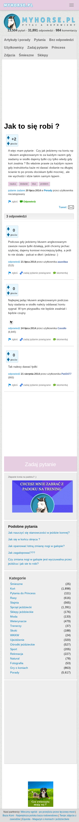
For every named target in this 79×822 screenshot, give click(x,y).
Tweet (62, 207)
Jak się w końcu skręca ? (24, 539)
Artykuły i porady (17, 40)
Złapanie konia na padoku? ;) (22, 477)
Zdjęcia (9, 55)
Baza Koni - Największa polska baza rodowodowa (30, 815)
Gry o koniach (19, 667)
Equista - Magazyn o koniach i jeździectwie (45, 819)
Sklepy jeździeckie (21, 611)
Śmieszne (26, 55)
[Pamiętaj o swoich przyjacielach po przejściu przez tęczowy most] (40, 794)
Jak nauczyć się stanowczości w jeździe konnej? (39, 532)
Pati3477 (66, 373)
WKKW (14, 635)
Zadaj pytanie (37, 47)
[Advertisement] (39, 89)
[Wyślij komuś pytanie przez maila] (71, 207)
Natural (14, 658)
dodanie (24, 184)
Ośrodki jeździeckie (22, 644)
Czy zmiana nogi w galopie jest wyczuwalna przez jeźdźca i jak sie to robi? (40, 561)
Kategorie (17, 578)
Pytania (40, 40)
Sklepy (42, 55)
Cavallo (62, 328)
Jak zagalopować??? (21, 552)
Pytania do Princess (22, 593)
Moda (13, 616)
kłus (34, 184)
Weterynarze (18, 621)
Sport (13, 649)
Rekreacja (16, 653)
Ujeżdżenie (17, 639)
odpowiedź (14, 261)
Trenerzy (15, 625)
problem (44, 184)
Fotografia (16, 663)
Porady (48, 190)
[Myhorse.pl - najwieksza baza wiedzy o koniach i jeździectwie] (39, 22)
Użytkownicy (14, 47)
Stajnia (14, 602)
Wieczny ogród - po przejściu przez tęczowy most (48, 811)
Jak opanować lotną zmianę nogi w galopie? (36, 546)
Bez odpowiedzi (61, 40)
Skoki (13, 630)
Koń (12, 588)
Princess (58, 47)
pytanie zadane (16, 190)
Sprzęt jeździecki (21, 607)
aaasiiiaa (63, 261)
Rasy (13, 597)
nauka (13, 184)
